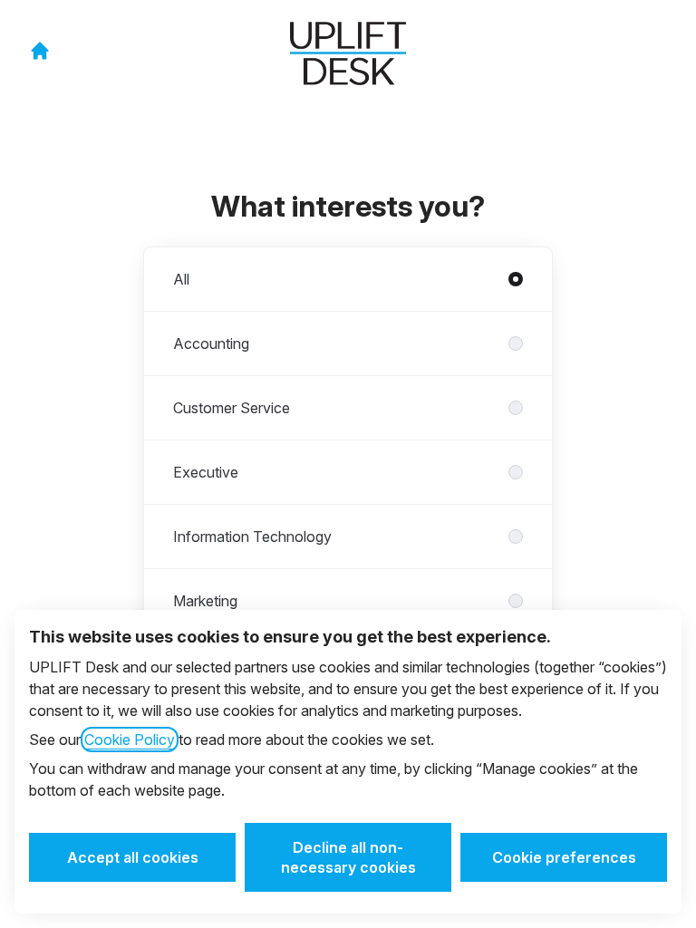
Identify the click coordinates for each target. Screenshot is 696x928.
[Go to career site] (40, 51)
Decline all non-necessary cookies (348, 857)
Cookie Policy (129, 739)
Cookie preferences (564, 857)
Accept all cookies (132, 857)
